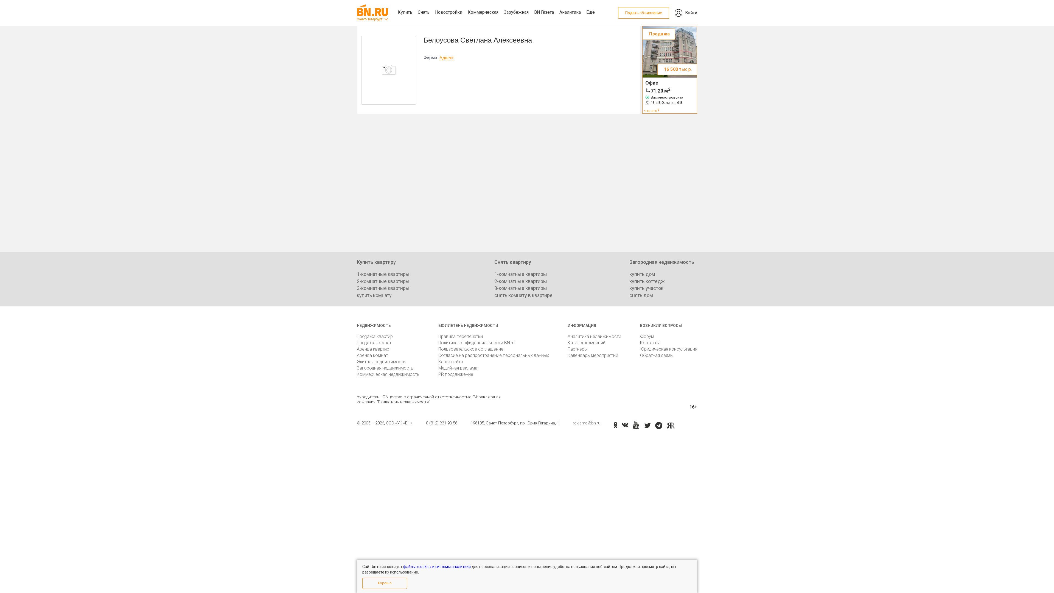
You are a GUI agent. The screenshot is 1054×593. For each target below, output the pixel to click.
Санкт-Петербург (369, 19)
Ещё (590, 12)
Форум (647, 336)
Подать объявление (643, 13)
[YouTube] (636, 425)
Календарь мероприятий (593, 355)
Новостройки (448, 12)
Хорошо (385, 583)
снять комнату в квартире (523, 295)
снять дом (641, 295)
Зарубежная (516, 12)
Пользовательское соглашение (470, 349)
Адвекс (446, 57)
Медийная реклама (457, 368)
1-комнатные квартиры (383, 274)
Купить (405, 12)
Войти (691, 12)
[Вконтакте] (625, 425)
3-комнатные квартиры (383, 288)
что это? (651, 110)
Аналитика (570, 12)
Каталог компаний (587, 342)
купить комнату (374, 295)
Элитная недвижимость (381, 361)
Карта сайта (450, 361)
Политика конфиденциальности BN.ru (476, 342)
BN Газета (544, 12)
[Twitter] (647, 425)
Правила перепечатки (460, 336)
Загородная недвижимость (385, 368)
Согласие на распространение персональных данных (493, 355)
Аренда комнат (372, 355)
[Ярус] (671, 426)
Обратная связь (656, 355)
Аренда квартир (373, 349)
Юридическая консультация (668, 349)
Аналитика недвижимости (594, 336)
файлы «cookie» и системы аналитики (437, 566)
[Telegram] (658, 425)
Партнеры (577, 349)
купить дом (642, 274)
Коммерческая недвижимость (388, 374)
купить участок (646, 288)
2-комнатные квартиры (383, 281)
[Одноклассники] (615, 425)
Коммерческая (483, 12)
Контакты (650, 342)
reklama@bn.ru (586, 423)
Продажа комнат (374, 342)
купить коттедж (647, 281)
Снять (424, 12)
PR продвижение (455, 374)
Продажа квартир (375, 336)
